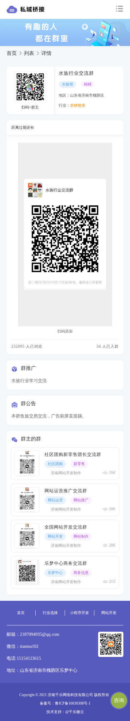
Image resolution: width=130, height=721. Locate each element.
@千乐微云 (74, 712)
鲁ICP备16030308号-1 (73, 703)
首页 (12, 53)
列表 (29, 53)
